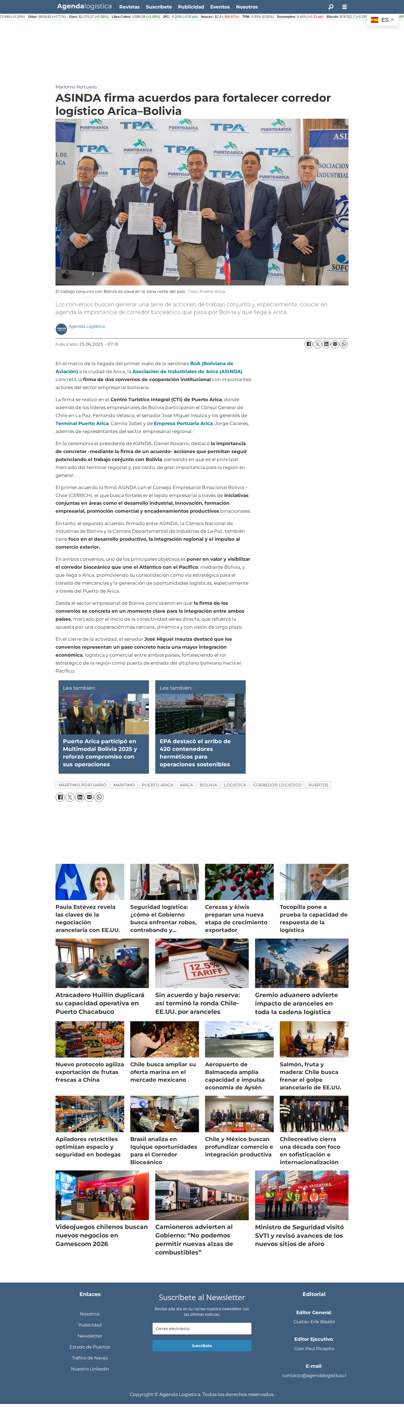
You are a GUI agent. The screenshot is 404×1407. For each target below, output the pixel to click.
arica (186, 785)
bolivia (208, 785)
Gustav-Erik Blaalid (314, 1321)
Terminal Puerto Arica (82, 423)
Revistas (129, 7)
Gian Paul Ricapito (314, 1348)
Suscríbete (159, 7)
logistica (235, 785)
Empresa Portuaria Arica (183, 423)
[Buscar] (331, 7)
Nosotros (247, 7)
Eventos (220, 7)
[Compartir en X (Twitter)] (317, 344)
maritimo (124, 785)
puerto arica (157, 785)
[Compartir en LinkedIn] (326, 344)
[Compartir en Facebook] (309, 344)
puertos (319, 785)
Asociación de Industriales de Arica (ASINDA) (187, 371)
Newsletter (90, 1336)
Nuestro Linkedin (90, 1369)
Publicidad (191, 7)
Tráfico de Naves (90, 1358)
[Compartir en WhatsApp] (344, 344)
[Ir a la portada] (84, 6)
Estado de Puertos (90, 1347)
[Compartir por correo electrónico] (335, 344)
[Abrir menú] (344, 7)
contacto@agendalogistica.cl (314, 1375)
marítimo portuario (83, 785)
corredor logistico (277, 785)
